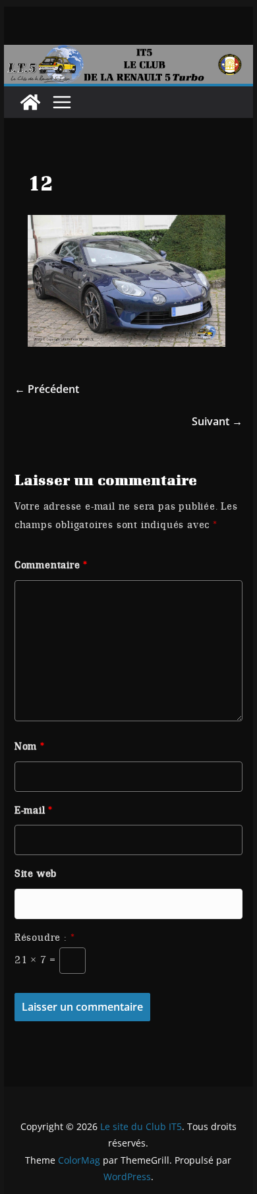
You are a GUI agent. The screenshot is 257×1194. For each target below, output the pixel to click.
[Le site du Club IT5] (30, 102)
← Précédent (46, 389)
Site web (35, 874)
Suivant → (217, 421)
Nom (29, 746)
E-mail (33, 810)
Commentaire (51, 565)
